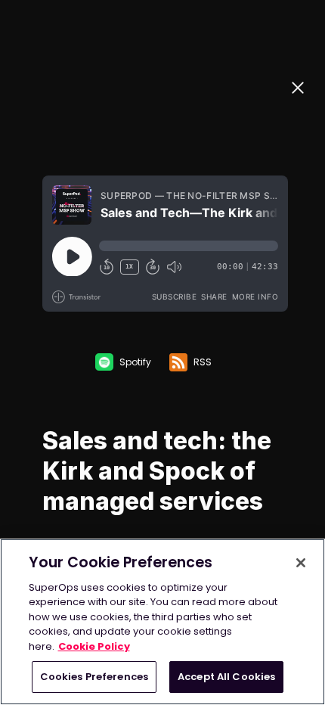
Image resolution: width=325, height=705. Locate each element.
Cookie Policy (94, 646)
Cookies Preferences (94, 676)
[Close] (300, 562)
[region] (162, 622)
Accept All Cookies (226, 676)
